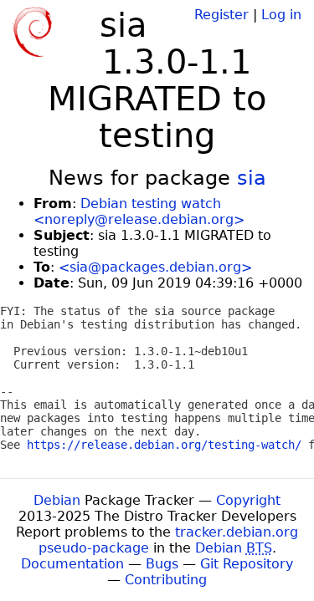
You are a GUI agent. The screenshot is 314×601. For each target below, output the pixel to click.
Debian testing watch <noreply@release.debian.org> (139, 211)
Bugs (162, 564)
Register (221, 15)
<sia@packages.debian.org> (155, 267)
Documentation (72, 564)
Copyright (248, 500)
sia (251, 178)
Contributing (166, 580)
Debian (56, 500)
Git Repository (246, 564)
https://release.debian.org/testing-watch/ (164, 444)
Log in (281, 15)
